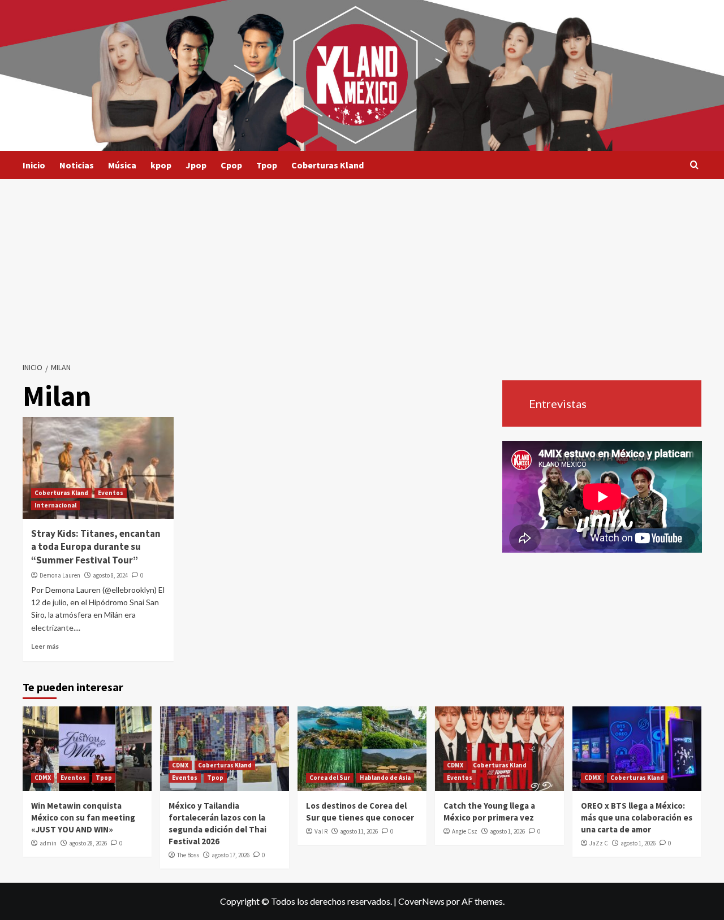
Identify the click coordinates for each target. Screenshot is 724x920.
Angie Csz (464, 831)
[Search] (694, 165)
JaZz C (598, 843)
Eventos (110, 493)
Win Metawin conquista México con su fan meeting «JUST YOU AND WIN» (83, 817)
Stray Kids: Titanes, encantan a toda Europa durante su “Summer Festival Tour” (96, 547)
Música (122, 165)
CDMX (43, 778)
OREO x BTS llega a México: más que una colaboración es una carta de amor (636, 817)
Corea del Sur (329, 778)
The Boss (188, 855)
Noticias (76, 165)
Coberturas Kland (327, 165)
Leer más (45, 646)
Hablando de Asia (385, 778)
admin (48, 843)
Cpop (231, 165)
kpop (160, 165)
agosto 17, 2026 (230, 855)
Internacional (55, 505)
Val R (320, 831)
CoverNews (421, 901)
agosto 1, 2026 (507, 831)
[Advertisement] (362, 264)
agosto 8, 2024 (110, 575)
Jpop (196, 165)
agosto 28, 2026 (88, 843)
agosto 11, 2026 (359, 831)
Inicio (34, 165)
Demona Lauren (60, 575)
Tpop (266, 165)
